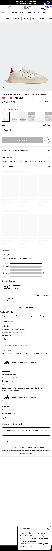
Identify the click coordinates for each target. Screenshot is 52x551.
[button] (3, 87)
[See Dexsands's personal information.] (13, 381)
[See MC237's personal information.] (10, 336)
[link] (4, 7)
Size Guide (46, 125)
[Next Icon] (26, 7)
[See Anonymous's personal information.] (15, 413)
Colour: (4, 109)
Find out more (25, 544)
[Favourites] (9, 7)
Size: (3, 125)
